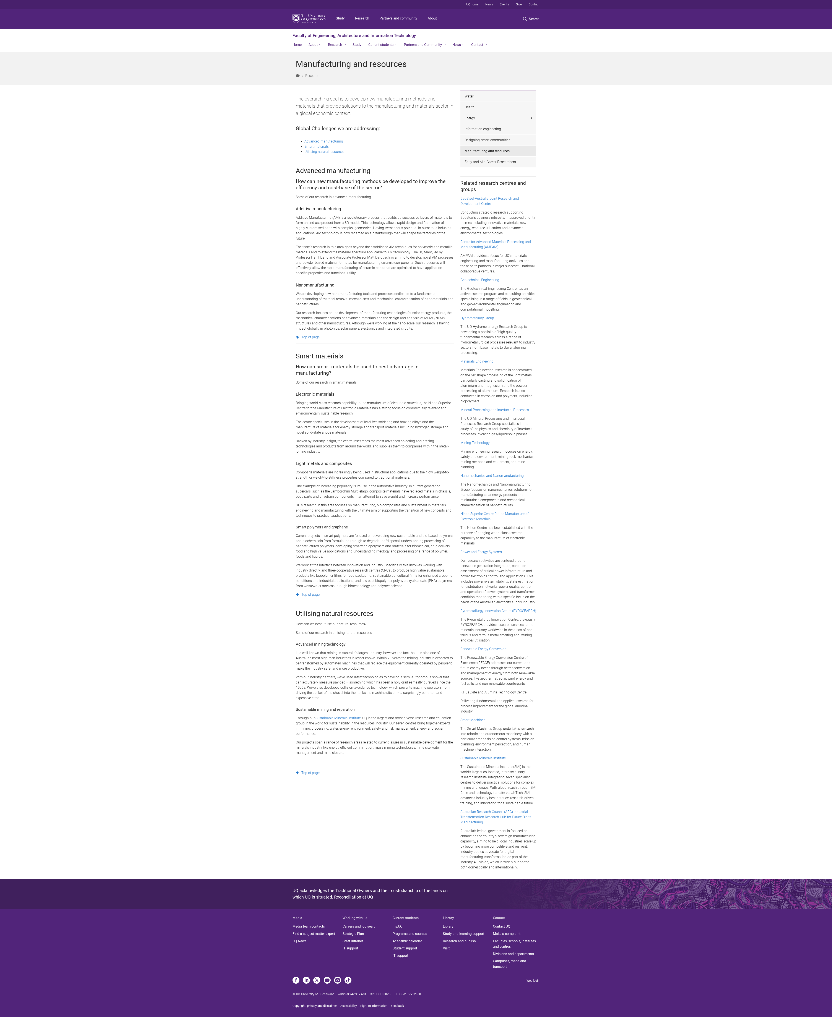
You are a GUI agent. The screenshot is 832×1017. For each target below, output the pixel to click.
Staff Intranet (353, 941)
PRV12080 (413, 994)
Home (297, 45)
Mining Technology (475, 443)
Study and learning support (463, 934)
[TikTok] (347, 981)
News (489, 4)
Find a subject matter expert (313, 934)
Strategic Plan (353, 934)
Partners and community (398, 18)
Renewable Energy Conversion (483, 649)
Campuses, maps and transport (509, 964)
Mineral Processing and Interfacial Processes (494, 410)
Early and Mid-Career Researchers (490, 162)
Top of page (310, 337)
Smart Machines (472, 720)
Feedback (397, 1005)
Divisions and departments (513, 954)
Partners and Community (423, 45)
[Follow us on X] (316, 981)
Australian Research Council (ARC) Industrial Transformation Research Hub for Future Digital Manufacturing (496, 817)
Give (519, 4)
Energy (470, 118)
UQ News (299, 941)
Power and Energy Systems (481, 552)
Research (362, 18)
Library (448, 926)
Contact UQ (501, 926)
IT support (350, 948)
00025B (387, 994)
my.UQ (398, 926)
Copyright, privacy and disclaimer (314, 1005)
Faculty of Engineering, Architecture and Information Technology (354, 35)
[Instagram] (337, 981)
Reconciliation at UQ (353, 897)
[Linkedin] (306, 981)
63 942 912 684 (355, 994)
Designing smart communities (487, 140)
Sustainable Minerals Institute (338, 718)
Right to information (373, 1005)
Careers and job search (360, 926)
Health (469, 107)
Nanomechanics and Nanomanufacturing (492, 476)
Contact (534, 4)
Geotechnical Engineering (479, 280)
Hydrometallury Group (477, 318)
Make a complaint (506, 934)
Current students (380, 45)
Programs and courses (410, 934)
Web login (533, 980)
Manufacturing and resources (487, 151)
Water (469, 96)
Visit (446, 948)
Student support (405, 948)
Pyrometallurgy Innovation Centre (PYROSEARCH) (498, 611)
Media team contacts (308, 926)
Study (340, 18)
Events (504, 4)
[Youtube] (327, 981)
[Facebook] (295, 981)
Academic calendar (407, 941)
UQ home (472, 4)
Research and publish (459, 941)
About (432, 18)
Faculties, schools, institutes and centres (514, 944)
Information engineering (483, 129)
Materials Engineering (477, 361)
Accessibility (348, 1005)
